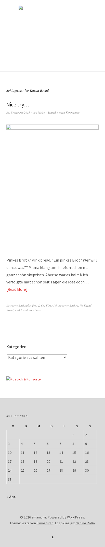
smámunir (39, 517)
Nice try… (17, 104)
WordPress (75, 517)
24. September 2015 (18, 112)
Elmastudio (45, 523)
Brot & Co (38, 305)
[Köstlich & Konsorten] (24, 379)
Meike (41, 112)
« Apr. (11, 496)
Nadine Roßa (85, 523)
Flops (49, 305)
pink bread (21, 310)
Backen (74, 305)
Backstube (25, 305)
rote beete (35, 310)
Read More (17, 289)
